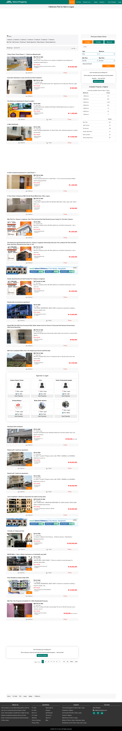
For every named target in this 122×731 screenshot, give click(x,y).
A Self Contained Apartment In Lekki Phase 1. (21, 173)
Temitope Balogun (16, 400)
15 (64, 661)
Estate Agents (49, 708)
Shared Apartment (50, 42)
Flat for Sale (37, 103)
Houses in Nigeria (67, 715)
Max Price (101, 58)
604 (108, 99)
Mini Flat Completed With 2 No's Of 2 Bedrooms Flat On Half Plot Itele (28, 351)
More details (37, 64)
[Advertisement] (61, 22)
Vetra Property (58, 729)
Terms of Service (36, 720)
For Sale (34, 708)
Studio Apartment (32, 42)
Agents (96, 2)
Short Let (34, 713)
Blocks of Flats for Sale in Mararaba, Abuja (73, 720)
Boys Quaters (41, 42)
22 (109, 134)
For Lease (34, 715)
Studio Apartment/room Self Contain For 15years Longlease (26, 279)
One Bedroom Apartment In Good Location (20, 101)
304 (108, 105)
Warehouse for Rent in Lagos (70, 718)
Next (71, 661)
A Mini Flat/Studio (12, 124)
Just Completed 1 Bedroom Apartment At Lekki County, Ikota (26, 497)
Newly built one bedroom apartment (18, 302)
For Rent (34, 710)
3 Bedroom (86, 102)
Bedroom (101, 51)
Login (119, 2)
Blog (47, 720)
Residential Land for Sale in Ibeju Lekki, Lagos (74, 723)
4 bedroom (31, 39)
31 (109, 131)
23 (108, 111)
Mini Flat (9, 42)
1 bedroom (10, 39)
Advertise (34, 718)
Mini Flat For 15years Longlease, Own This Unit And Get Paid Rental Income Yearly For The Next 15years (40, 219)
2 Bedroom (86, 99)
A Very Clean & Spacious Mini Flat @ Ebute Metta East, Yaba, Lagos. (28, 196)
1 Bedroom (86, 96)
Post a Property (112, 2)
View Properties (19, 396)
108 (110, 128)
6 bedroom (45, 39)
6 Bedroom (86, 111)
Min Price (85, 58)
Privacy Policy (35, 723)
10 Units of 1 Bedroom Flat (15, 531)
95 (109, 125)
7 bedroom (51, 39)
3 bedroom (24, 39)
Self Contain (16, 42)
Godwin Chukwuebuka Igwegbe (64, 380)
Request (48, 710)
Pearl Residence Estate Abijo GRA (18, 578)
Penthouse (23, 42)
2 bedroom (17, 39)
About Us (48, 718)
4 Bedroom (86, 105)
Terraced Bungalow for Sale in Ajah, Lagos (73, 708)
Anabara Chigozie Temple (16, 380)
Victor (40, 380)
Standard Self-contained (15, 426)
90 (109, 137)
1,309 (108, 102)
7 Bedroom (86, 114)
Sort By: (73, 48)
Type (83, 51)
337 (110, 122)
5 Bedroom (86, 108)
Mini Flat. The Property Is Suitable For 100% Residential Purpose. (27, 601)
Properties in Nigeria (67, 710)
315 (108, 96)
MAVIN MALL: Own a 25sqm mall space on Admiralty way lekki (26, 554)
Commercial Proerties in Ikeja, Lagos (72, 713)
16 (67, 661)
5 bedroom (38, 39)
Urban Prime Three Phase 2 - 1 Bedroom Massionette (24, 54)
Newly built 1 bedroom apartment (17, 450)
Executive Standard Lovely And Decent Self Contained (24, 78)
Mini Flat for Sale (38, 57)
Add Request (49, 713)
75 (108, 108)
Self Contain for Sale (39, 281)
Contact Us (49, 715)
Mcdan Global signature (40, 400)
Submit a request (42, 655)
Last (76, 661)
